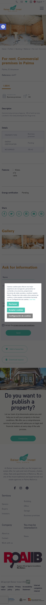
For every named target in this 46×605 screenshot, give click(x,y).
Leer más (32, 299)
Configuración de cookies (20, 316)
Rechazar (13, 304)
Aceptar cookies (16, 310)
